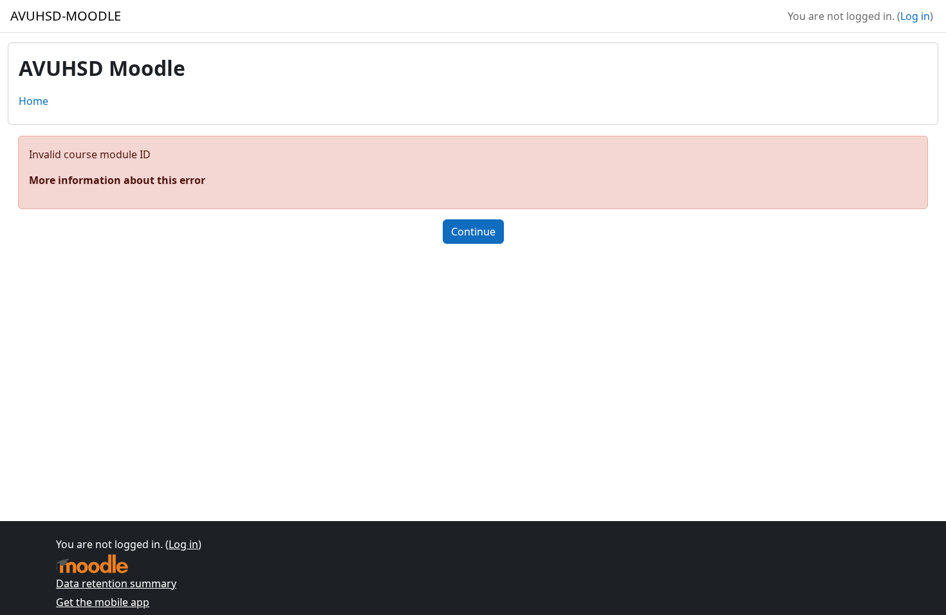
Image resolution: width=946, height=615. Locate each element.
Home (33, 101)
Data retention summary (116, 583)
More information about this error (117, 180)
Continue (473, 232)
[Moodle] (92, 564)
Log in (915, 16)
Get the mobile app (102, 602)
